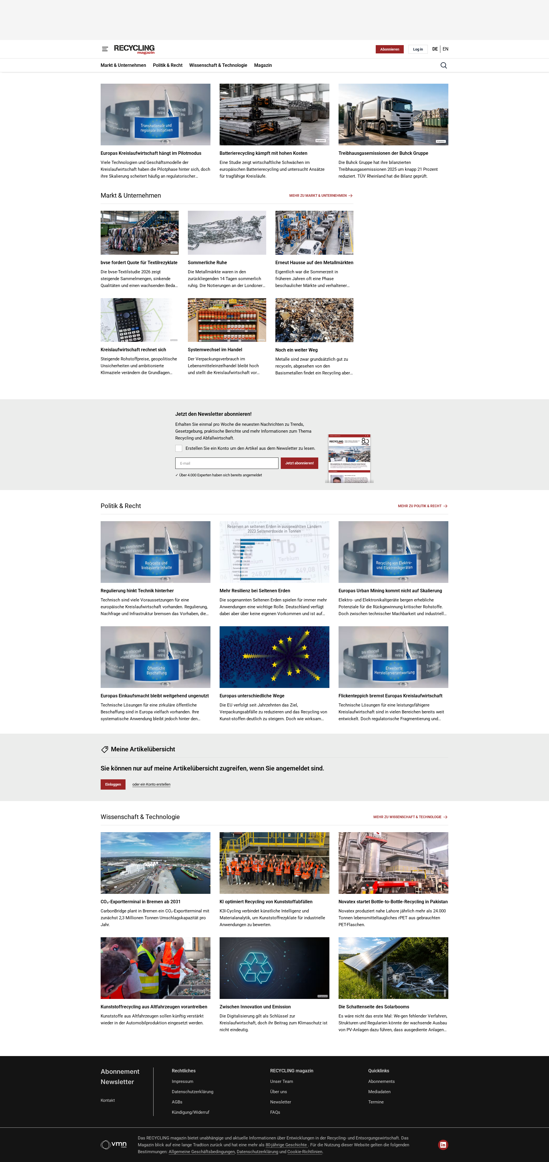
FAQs (275, 1112)
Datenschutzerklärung (192, 1091)
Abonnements (381, 1081)
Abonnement (120, 1071)
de (435, 49)
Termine (376, 1102)
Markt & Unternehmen (131, 195)
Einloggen (113, 784)
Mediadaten (379, 1091)
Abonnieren (389, 49)
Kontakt (108, 1100)
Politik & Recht (121, 505)
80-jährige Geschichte (287, 1144)
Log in (418, 49)
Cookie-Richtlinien (304, 1151)
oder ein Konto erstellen (151, 784)
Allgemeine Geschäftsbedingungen (202, 1151)
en (445, 49)
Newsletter (117, 1081)
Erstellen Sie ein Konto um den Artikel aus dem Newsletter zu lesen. (250, 448)
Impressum (182, 1081)
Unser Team (281, 1081)
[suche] (443, 65)
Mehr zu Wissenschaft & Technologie (407, 817)
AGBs (177, 1102)
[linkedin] (443, 1145)
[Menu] (105, 49)
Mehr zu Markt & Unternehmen (318, 196)
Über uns (278, 1091)
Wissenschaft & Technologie (140, 816)
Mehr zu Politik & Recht (419, 506)
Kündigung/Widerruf (190, 1112)
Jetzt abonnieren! (299, 463)
